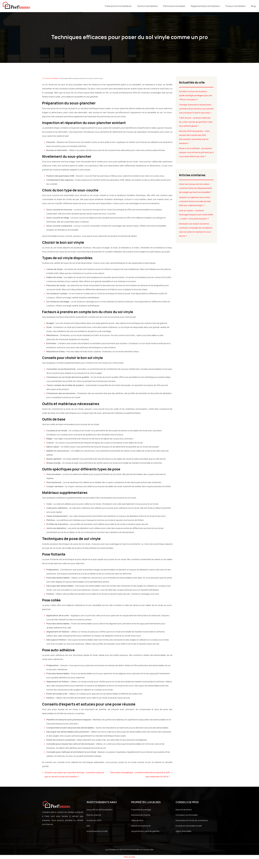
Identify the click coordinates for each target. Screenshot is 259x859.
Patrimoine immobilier (174, 6)
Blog (253, 6)
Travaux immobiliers (235, 6)
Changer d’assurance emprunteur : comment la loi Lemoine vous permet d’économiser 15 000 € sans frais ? (196, 108)
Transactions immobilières (118, 6)
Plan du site (129, 856)
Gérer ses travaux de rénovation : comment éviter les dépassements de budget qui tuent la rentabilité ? (195, 188)
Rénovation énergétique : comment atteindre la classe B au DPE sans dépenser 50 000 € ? (140, 774)
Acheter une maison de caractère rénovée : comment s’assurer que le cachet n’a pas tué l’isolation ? (74, 774)
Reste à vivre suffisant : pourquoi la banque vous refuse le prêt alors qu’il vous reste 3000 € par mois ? (196, 152)
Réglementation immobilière (205, 6)
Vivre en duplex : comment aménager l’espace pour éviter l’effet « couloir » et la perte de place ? (196, 214)
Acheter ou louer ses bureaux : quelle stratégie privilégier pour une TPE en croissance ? (195, 95)
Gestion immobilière (147, 6)
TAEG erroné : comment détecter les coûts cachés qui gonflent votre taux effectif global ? (195, 121)
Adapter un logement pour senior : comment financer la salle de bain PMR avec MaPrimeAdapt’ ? (195, 201)
